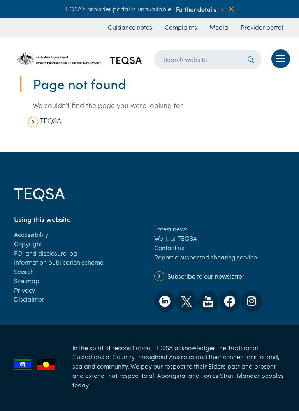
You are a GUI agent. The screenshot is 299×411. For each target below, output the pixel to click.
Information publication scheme (59, 262)
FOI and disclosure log (45, 253)
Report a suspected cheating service (205, 257)
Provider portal (262, 27)
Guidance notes (130, 27)
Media (218, 27)
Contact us (169, 247)
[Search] (251, 59)
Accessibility (31, 234)
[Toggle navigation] (280, 59)
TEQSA (50, 120)
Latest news (171, 229)
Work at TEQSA (175, 238)
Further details (196, 9)
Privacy (24, 290)
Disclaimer (29, 299)
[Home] (79, 58)
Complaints (181, 27)
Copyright (28, 244)
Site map (26, 281)
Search (24, 271)
